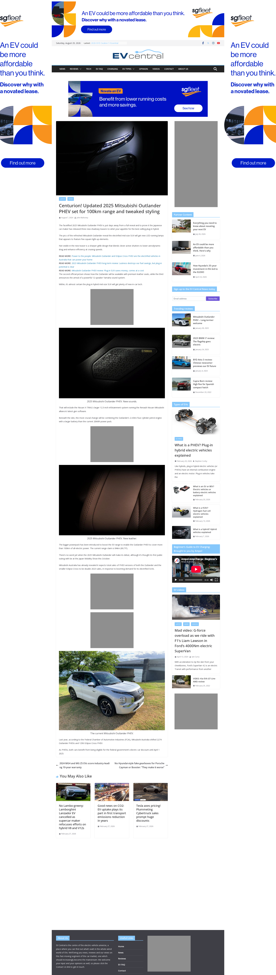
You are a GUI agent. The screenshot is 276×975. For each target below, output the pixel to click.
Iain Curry (195, 657)
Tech (88, 69)
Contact (169, 69)
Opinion (143, 69)
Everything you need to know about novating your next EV (205, 226)
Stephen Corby (201, 461)
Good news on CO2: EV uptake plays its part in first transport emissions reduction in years (112, 813)
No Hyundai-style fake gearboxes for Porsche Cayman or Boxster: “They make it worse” (139, 765)
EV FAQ (99, 69)
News (62, 69)
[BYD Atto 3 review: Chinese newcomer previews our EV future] (181, 366)
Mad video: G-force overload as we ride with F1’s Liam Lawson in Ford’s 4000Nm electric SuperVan (195, 640)
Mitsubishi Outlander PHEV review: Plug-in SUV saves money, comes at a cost (108, 270)
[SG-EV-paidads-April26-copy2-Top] (138, 19)
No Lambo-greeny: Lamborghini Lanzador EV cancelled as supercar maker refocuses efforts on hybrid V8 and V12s (72, 817)
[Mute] (211, 579)
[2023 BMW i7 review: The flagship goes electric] (181, 344)
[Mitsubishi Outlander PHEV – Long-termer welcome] (181, 323)
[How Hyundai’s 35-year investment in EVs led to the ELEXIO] (181, 272)
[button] (80, 69)
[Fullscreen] (216, 579)
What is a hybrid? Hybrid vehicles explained (205, 531)
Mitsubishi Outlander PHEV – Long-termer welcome (204, 320)
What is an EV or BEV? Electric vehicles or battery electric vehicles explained (204, 491)
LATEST (62, 199)
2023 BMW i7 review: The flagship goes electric (204, 341)
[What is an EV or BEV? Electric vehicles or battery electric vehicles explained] (181, 493)
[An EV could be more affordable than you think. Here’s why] (181, 251)
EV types (126, 69)
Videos (156, 69)
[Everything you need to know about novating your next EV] (181, 229)
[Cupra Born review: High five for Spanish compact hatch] (181, 387)
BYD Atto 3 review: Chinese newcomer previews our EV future (204, 362)
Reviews (74, 69)
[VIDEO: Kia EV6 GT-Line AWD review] (181, 682)
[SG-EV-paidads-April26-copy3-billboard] (138, 99)
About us (183, 69)
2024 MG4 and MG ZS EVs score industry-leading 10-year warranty (85, 765)
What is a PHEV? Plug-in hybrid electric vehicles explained (194, 450)
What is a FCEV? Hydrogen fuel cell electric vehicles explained (202, 512)
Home (121, 946)
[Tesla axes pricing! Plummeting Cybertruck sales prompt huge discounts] (150, 785)
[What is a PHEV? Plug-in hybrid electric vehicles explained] (196, 421)
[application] (196, 569)
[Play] (175, 579)
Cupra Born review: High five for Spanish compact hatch (203, 384)
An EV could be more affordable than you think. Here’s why (203, 247)
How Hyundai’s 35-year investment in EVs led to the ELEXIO (205, 268)
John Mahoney (82, 217)
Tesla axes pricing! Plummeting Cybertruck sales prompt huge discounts (148, 813)
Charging (112, 69)
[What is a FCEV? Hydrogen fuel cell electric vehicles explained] (181, 514)
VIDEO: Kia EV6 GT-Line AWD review (204, 680)
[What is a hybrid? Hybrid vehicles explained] (181, 533)
